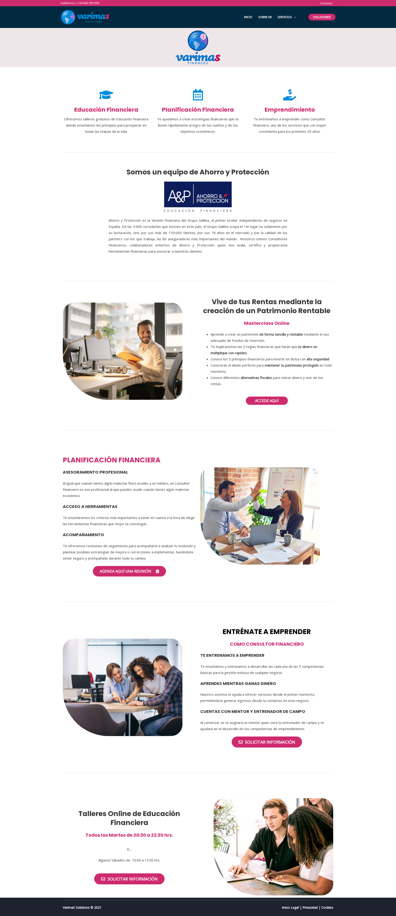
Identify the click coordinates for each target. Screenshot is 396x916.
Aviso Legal (290, 907)
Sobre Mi (265, 17)
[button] (267, 401)
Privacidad (310, 907)
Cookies (327, 907)
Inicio (248, 17)
